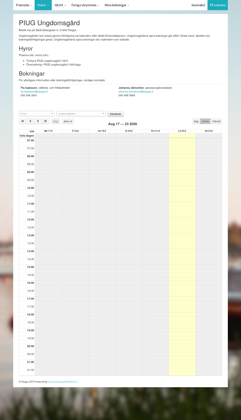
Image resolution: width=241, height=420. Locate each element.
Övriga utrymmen (83, 5)
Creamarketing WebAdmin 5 (63, 381)
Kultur (41, 5)
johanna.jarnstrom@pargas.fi (136, 91)
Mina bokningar (115, 5)
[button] (115, 114)
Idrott (59, 5)
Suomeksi (198, 5)
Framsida (22, 5)
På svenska (218, 5)
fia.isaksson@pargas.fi (34, 91)
